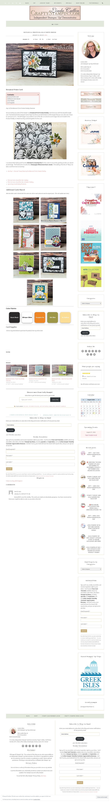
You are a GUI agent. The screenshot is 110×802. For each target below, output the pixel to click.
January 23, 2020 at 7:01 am (22, 494)
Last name (9, 462)
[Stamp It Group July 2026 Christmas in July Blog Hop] (83, 477)
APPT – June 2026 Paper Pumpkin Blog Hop (94, 487)
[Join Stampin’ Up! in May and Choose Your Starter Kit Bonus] (83, 525)
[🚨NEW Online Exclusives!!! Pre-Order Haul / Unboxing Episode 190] (83, 505)
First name (9, 455)
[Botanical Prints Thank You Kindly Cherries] (16, 371)
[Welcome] (91, 49)
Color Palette (10, 100)
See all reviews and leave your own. (90, 384)
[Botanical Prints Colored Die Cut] (39, 371)
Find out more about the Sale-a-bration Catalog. (21, 182)
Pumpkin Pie (40, 317)
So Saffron (65, 317)
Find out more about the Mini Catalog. (18, 180)
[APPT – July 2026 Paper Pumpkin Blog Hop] (83, 453)
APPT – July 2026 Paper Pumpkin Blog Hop (94, 454)
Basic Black (14, 317)
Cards (50, 406)
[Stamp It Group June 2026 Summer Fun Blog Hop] (83, 496)
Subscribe (55, 399)
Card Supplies (11, 102)
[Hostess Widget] (91, 134)
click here (43, 776)
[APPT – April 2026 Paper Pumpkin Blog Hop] (83, 516)
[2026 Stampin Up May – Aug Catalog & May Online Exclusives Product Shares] (83, 547)
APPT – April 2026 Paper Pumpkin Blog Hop (94, 517)
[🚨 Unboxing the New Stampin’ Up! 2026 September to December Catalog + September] (83, 462)
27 (94, 413)
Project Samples (61, 406)
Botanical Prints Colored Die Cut (37, 379)
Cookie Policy (36, 799)
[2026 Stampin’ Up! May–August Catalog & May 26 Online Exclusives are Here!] (83, 536)
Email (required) (10, 449)
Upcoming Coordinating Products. (17, 184)
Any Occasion (44, 406)
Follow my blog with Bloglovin (14, 481)
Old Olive (53, 317)
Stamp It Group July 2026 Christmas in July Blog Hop (94, 478)
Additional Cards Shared (13, 99)
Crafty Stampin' (55, 12)
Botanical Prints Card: (13, 97)
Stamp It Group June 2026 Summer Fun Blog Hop (94, 497)
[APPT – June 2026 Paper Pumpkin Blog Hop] (83, 486)
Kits (54, 406)
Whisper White (27, 317)
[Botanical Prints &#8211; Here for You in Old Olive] (62, 371)
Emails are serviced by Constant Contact (44, 475)
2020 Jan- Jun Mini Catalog (31, 406)
